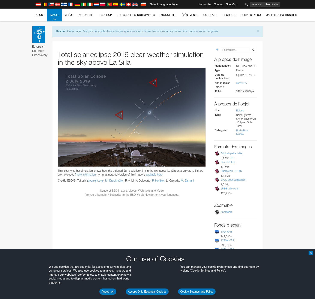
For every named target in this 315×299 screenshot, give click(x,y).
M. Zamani (187, 180)
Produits (229, 15)
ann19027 (242, 83)
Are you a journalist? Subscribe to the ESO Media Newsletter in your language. (132, 194)
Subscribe (205, 4)
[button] (232, 158)
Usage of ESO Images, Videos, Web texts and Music (132, 190)
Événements (190, 15)
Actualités (86, 15)
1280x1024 (227, 240)
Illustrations (242, 130)
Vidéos (69, 15)
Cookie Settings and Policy (196, 291)
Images (54, 15)
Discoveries (168, 15)
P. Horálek (158, 180)
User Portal (271, 4)
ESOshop (105, 15)
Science (256, 4)
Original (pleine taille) (231, 153)
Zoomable (226, 211)
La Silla (240, 134)
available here (154, 174)
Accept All (108, 291)
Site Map (231, 4)
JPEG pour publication (233, 179)
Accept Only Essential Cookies (147, 291)
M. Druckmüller (114, 180)
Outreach (210, 15)
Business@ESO (251, 15)
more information (86, 174)
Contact (219, 4)
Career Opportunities (281, 15)
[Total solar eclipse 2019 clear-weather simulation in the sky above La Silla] (132, 117)
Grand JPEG (228, 162)
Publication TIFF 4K (231, 171)
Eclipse (240, 110)
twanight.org (95, 180)
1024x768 (226, 231)
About (40, 15)
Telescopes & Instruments (136, 15)
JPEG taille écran (230, 188)
